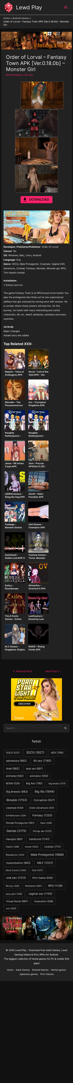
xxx (11, 908)
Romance (33, 886)
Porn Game (42, 877)
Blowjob (16, 800)
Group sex (42, 831)
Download (39, 199)
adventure (16, 760)
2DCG (13, 752)
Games (16, 831)
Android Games (14, 74)
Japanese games (28, 974)
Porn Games (47, 974)
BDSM (13, 783)
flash (46, 823)
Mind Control (16, 870)
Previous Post (22, 671)
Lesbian (52, 846)
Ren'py (12, 886)
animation (39, 775)
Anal (13, 768)
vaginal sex (40, 893)
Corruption (44, 800)
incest (31, 846)
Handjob (14, 839)
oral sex (16, 877)
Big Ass (34, 783)
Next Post (52, 671)
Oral (37, 870)
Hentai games (58, 969)
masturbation (18, 862)
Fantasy (42, 815)
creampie (14, 807)
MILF (45, 862)
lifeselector (15, 854)
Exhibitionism (16, 815)
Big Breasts (17, 791)
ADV (57, 752)
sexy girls (14, 893)
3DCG (35, 752)
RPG (55, 885)
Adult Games (23, 969)
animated (15, 775)
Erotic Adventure (41, 807)
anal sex (34, 768)
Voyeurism (43, 901)
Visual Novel (17, 901)
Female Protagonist (20, 822)
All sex (42, 760)
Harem (12, 846)
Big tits (44, 791)
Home (10, 969)
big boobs (57, 783)
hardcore (39, 839)
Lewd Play (29, 7)
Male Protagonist (47, 854)
